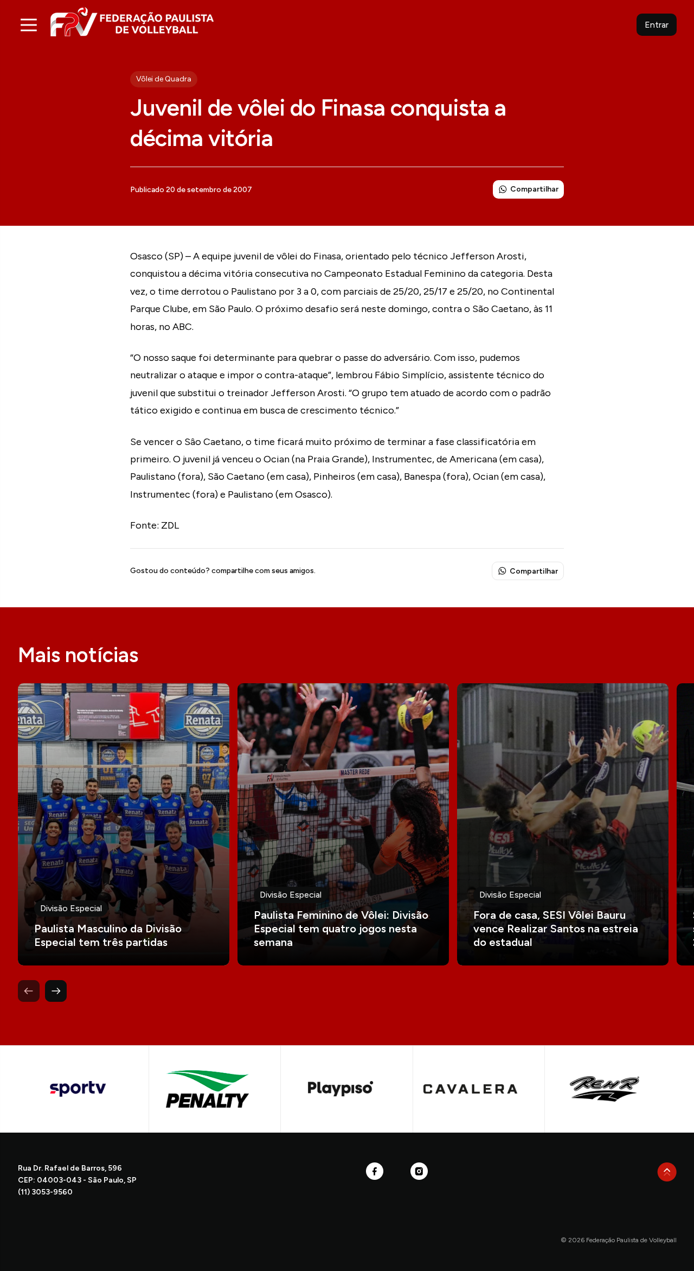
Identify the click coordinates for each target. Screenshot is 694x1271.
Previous (29, 991)
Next (56, 991)
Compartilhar (534, 189)
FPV (132, 21)
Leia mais (123, 824)
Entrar (657, 25)
